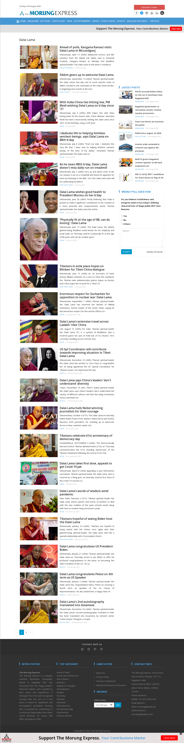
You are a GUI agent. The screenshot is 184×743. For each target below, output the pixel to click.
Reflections (140, 136)
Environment (62, 712)
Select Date (100, 700)
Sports (121, 21)
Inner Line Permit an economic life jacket (149, 123)
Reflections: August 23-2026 (148, 133)
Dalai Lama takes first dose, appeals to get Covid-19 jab (86, 465)
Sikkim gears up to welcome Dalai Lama (87, 75)
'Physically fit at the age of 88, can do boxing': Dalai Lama (85, 221)
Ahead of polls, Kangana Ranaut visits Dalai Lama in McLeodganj (85, 49)
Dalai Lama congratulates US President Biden (86, 548)
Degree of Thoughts (66, 685)
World (96, 21)
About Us (100, 672)
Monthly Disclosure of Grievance (111, 685)
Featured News (66, 185)
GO (118, 705)
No (124, 220)
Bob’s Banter (63, 679)
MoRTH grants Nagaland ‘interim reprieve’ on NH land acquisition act (148, 162)
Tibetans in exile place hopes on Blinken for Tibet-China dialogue (82, 267)
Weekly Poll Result (155, 252)
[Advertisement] (175, 352)
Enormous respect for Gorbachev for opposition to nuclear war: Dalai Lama (86, 295)
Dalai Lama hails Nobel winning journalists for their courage (81, 409)
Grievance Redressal (105, 681)
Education (61, 702)
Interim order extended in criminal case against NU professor (147, 147)
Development (63, 689)
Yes (125, 216)
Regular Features (137, 21)
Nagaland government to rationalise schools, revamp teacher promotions (148, 110)
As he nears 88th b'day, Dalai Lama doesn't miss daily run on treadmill (83, 166)
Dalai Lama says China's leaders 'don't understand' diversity (85, 382)
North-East (59, 21)
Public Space (108, 21)
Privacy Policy (102, 677)
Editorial (45, 21)
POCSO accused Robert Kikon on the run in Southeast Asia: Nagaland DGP (149, 95)
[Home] (48, 12)
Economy (61, 695)
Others (127, 224)
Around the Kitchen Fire (67, 675)
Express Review (64, 715)
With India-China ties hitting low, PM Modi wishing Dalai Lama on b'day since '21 (87, 106)
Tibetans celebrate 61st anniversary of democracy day (86, 437)
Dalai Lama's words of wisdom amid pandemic (84, 492)
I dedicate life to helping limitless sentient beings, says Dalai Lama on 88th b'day (84, 136)
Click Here (176, 28)
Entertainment (82, 21)
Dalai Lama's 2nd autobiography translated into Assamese (82, 603)
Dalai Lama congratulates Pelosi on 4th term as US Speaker (86, 575)
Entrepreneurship (65, 709)
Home (23, 21)
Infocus (155, 21)
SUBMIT (126, 251)
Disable (60, 692)
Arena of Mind (63, 672)
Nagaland (33, 21)
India (69, 21)
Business (61, 682)
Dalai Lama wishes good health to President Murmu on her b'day (83, 193)
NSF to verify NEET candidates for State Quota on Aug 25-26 (149, 176)
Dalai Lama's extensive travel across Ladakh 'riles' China (84, 323)
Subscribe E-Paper (149, 7)
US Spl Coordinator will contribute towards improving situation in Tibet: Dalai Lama (85, 353)
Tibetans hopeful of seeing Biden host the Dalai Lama (86, 520)
